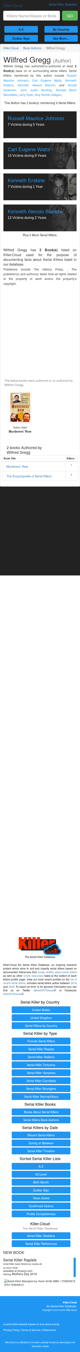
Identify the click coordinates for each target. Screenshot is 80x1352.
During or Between (41, 1143)
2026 (12, 986)
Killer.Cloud (13, 5)
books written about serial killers (57, 972)
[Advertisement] (40, 332)
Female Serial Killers (41, 1041)
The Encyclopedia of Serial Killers (28, 476)
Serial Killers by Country (41, 1025)
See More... (61, 38)
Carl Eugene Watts (46, 80)
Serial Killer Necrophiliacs (41, 1096)
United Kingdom (41, 1018)
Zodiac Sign (21, 38)
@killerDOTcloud (43, 990)
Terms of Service (31, 1330)
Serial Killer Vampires (41, 1073)
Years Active (41, 1198)
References (49, 1330)
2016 (74, 983)
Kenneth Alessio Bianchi (36, 85)
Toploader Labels (40, 1346)
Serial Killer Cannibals (41, 1081)
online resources (33, 975)
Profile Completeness (41, 1214)
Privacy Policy (11, 1330)
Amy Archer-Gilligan (48, 95)
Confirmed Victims (41, 1206)
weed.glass (65, 1342)
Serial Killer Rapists (41, 1049)
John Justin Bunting (36, 90)
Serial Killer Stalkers (41, 1057)
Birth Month (41, 1182)
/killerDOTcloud (12, 994)
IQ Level (41, 1174)
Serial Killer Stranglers (41, 1088)
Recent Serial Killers (41, 1135)
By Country (61, 29)
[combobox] (31, 16)
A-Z (21, 29)
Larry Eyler (26, 95)
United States (41, 1010)
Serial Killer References (41, 1243)
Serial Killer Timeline (41, 1151)
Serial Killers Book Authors (41, 1120)
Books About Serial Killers (41, 1112)
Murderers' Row (17, 466)
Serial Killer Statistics (41, 1236)
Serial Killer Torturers (41, 1065)
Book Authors (32, 48)
